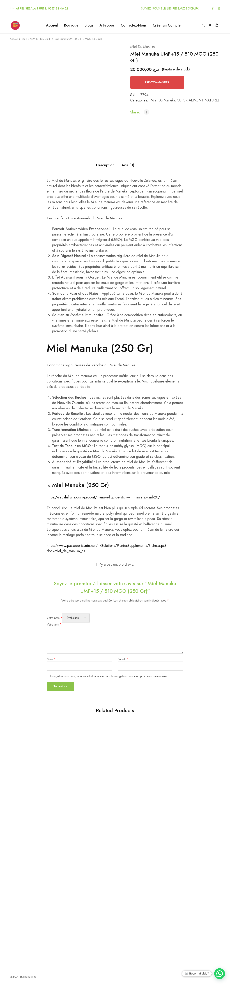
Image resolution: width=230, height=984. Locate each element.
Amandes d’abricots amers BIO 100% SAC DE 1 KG (86, 877)
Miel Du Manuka (142, 46)
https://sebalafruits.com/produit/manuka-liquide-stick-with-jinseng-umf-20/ (103, 497)
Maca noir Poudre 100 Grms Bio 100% (86, 788)
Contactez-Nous (134, 25)
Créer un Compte (167, 25)
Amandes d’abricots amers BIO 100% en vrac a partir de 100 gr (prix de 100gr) (138, 781)
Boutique (71, 25)
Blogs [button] (88, 25)
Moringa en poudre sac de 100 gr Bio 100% (33, 887)
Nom (51, 659)
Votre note (54, 618)
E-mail (123, 659)
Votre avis (54, 624)
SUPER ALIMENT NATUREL (36, 39)
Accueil (52, 25)
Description (105, 165)
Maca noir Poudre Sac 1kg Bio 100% (191, 788)
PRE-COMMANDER (157, 82)
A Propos (107, 25)
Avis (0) (128, 165)
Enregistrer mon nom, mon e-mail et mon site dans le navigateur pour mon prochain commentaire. (108, 676)
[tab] (105, 165)
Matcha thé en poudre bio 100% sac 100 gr (33, 779)
